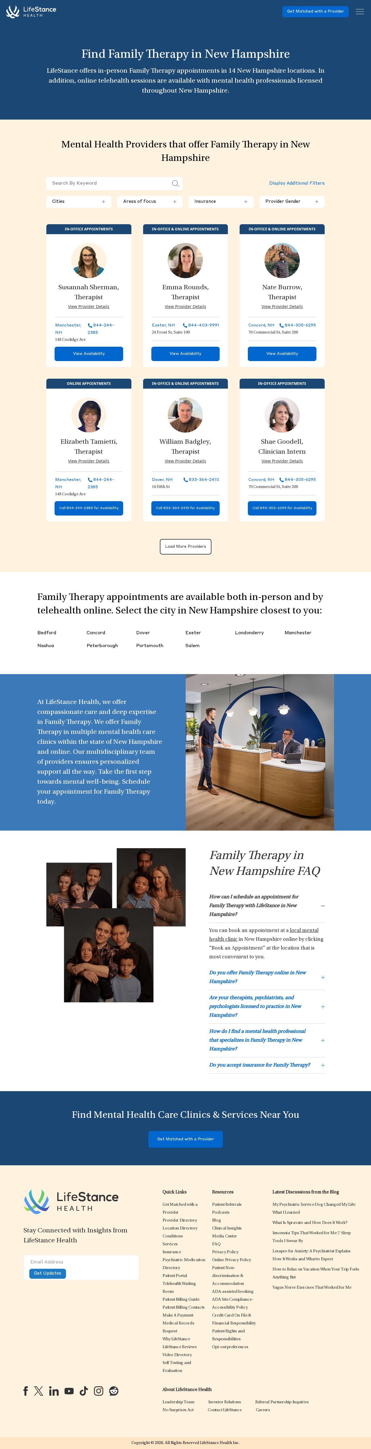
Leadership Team (178, 1402)
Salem (192, 646)
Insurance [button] (221, 202)
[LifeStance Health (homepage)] (31, 11)
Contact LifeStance (225, 1410)
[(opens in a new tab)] (25, 1391)
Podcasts (220, 1212)
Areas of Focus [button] (150, 202)
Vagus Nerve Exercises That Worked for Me (311, 1287)
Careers (263, 1410)
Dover (143, 633)
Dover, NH (162, 480)
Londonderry (249, 633)
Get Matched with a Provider (315, 11)
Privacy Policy (225, 1252)
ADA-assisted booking (232, 1292)
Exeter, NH (163, 325)
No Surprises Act (178, 1410)
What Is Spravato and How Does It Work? (310, 1223)
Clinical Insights (227, 1228)
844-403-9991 (203, 325)
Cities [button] (79, 202)
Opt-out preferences (230, 1347)
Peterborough (102, 646)
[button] (179, 1220)
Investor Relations (224, 1402)
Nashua (45, 646)
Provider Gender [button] (292, 202)
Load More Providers (185, 547)
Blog (216, 1220)
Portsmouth (149, 646)
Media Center (224, 1236)
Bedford (46, 633)
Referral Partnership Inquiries (282, 1402)
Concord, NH (261, 325)
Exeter (193, 633)
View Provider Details (88, 306)
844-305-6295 (300, 325)
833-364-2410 (204, 480)
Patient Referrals (227, 1205)
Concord (96, 633)
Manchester (297, 633)
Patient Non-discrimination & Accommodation (228, 1276)
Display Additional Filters (297, 183)
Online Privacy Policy (231, 1260)
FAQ (216, 1244)
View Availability (89, 354)
